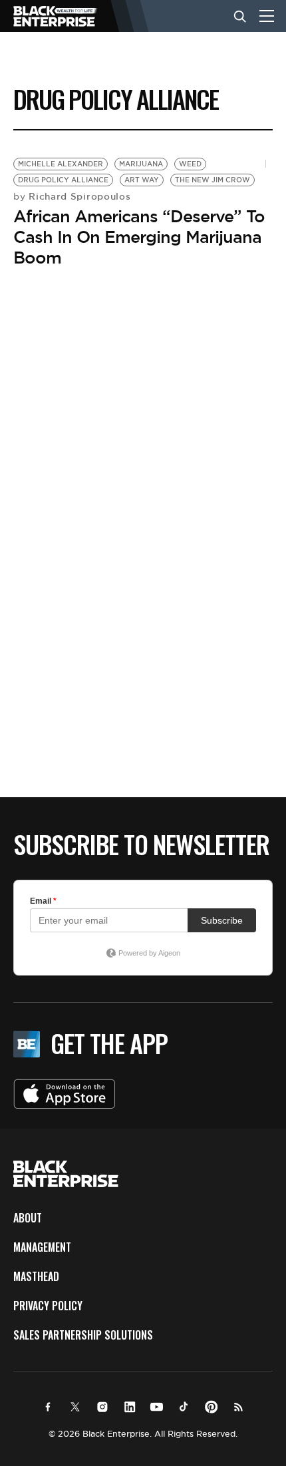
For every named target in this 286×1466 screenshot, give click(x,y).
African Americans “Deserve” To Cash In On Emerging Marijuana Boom (139, 237)
